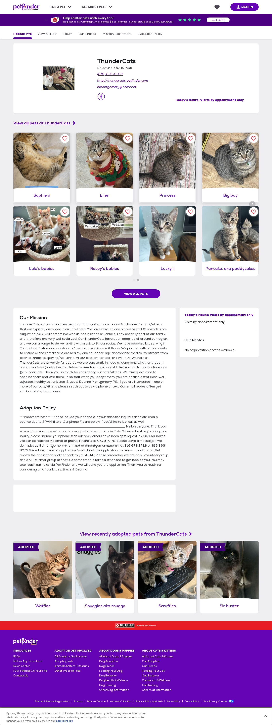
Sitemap (78, 701)
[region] (136, 716)
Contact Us (20, 675)
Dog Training (107, 685)
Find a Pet (58, 7)
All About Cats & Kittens (157, 656)
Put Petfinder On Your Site (30, 670)
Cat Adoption (151, 661)
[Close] (265, 715)
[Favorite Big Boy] (254, 138)
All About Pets (94, 7)
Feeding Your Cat (153, 670)
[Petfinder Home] (26, 7)
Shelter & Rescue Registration (51, 701)
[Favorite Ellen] (128, 138)
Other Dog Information (114, 690)
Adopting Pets (64, 661)
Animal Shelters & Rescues (72, 666)
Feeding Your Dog (110, 670)
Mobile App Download (27, 661)
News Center (21, 666)
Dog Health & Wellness (113, 680)
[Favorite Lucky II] (191, 212)
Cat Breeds (149, 666)
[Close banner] (45, 20)
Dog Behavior (108, 675)
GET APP (218, 20)
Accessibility (173, 701)
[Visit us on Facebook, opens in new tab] (101, 97)
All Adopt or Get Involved (71, 656)
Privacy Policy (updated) (148, 701)
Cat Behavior (150, 675)
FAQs (16, 656)
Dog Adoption (108, 661)
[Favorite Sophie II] (65, 138)
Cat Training (150, 685)
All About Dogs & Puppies (115, 656)
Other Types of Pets (67, 670)
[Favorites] (217, 7)
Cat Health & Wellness (156, 680)
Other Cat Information (156, 690)
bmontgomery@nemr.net (116, 87)
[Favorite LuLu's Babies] (65, 212)
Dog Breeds (106, 666)
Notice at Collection (120, 701)
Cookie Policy (192, 701)
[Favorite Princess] (191, 138)
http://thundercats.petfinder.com (122, 80)
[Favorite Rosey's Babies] (128, 212)
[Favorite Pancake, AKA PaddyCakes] (254, 212)
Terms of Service (96, 701)
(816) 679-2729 (110, 74)
